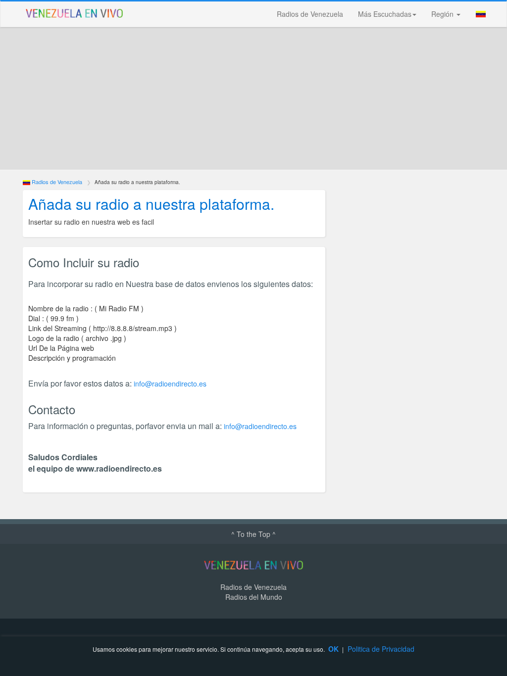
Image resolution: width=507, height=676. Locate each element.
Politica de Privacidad (381, 649)
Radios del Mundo (253, 597)
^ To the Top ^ (253, 534)
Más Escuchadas (384, 14)
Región (443, 14)
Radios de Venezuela (310, 14)
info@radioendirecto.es (170, 383)
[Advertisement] (253, 98)
